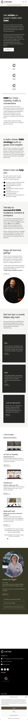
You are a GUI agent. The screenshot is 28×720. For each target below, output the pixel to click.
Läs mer (6, 353)
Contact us (7, 49)
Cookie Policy (10, 718)
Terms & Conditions (16, 718)
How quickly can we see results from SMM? (12, 599)
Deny (14, 711)
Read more (6, 465)
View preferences (14, 715)
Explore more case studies (10, 437)
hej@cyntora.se (6, 664)
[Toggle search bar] (23, 1)
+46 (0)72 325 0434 (7, 661)
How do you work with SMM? (9, 603)
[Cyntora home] (6, 2)
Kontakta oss (6, 273)
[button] (26, 697)
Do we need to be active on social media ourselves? (13, 606)
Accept (14, 708)
